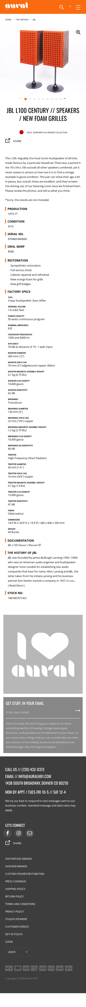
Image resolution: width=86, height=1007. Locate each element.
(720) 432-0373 (33, 769)
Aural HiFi (32, 978)
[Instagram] (18, 833)
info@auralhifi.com (34, 776)
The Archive (22, 19)
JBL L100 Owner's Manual (22, 545)
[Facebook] (7, 833)
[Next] (67, 98)
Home (8, 19)
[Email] (29, 833)
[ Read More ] (16, 585)
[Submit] (77, 712)
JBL (34, 19)
